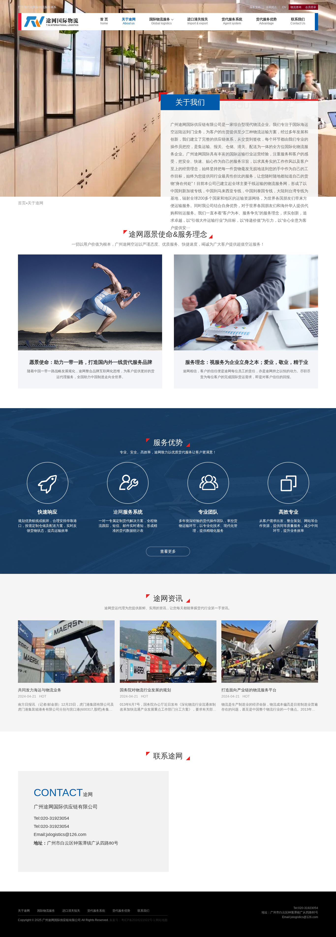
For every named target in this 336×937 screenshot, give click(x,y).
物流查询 (295, 7)
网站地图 (162, 920)
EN (284, 7)
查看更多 (168, 551)
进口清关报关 (197, 21)
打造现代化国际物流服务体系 (37, 7)
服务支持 (255, 7)
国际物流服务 (160, 21)
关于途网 (129, 21)
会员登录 (310, 7)
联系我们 (297, 21)
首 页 (104, 21)
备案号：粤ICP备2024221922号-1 (132, 920)
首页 (22, 203)
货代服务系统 (232, 21)
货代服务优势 (266, 21)
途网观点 (271, 7)
